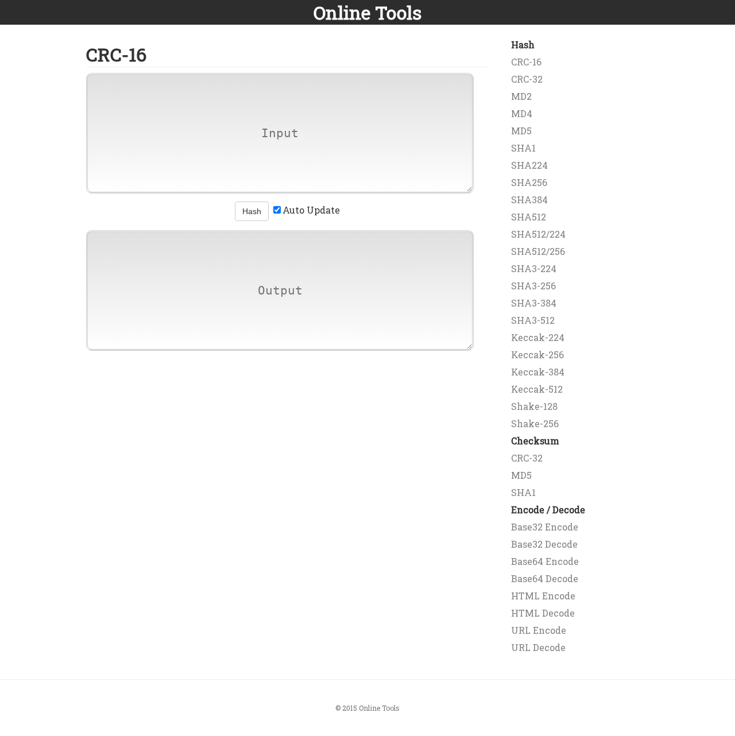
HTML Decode (543, 613)
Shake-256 (535, 423)
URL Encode (538, 630)
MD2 (521, 96)
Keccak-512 (537, 389)
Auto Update (311, 210)
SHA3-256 (533, 286)
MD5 (521, 131)
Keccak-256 (537, 354)
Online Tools (367, 12)
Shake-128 (534, 406)
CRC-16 (526, 62)
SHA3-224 (533, 268)
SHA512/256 (538, 251)
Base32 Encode (544, 527)
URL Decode (538, 647)
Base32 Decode (544, 544)
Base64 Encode (545, 561)
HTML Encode (543, 596)
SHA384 (529, 199)
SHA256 (529, 182)
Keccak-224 (537, 337)
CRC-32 (527, 79)
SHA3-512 (533, 320)
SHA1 (523, 148)
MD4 (521, 113)
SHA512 (528, 217)
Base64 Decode (544, 578)
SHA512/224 (538, 234)
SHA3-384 (533, 303)
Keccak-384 (537, 372)
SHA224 (529, 165)
